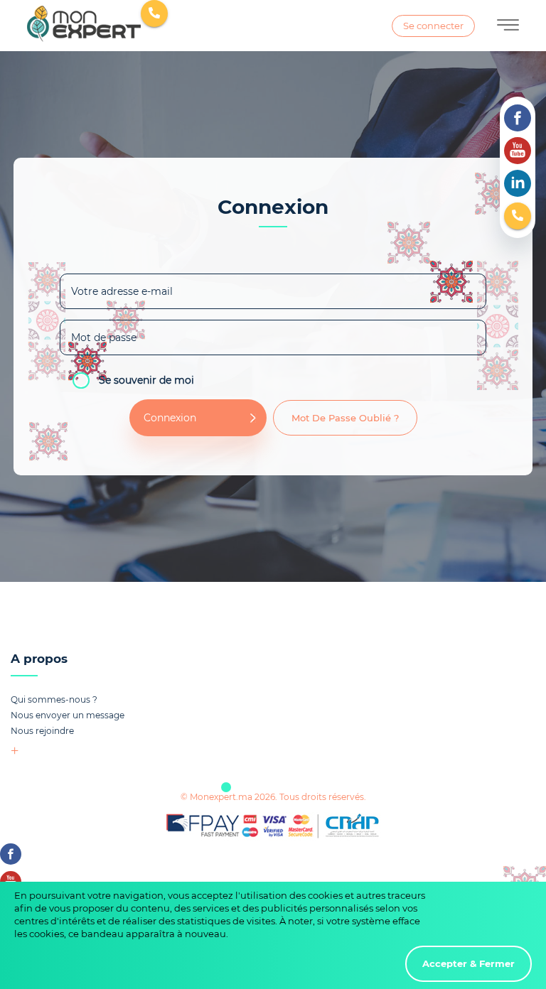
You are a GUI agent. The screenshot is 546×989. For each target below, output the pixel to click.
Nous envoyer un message (67, 715)
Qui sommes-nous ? (54, 699)
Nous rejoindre (42, 730)
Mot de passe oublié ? (345, 417)
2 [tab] (261, 787)
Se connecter (433, 25)
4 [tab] (331, 787)
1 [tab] (226, 787)
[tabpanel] (273, 705)
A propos (39, 659)
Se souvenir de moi (146, 379)
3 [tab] (296, 787)
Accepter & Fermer (468, 963)
